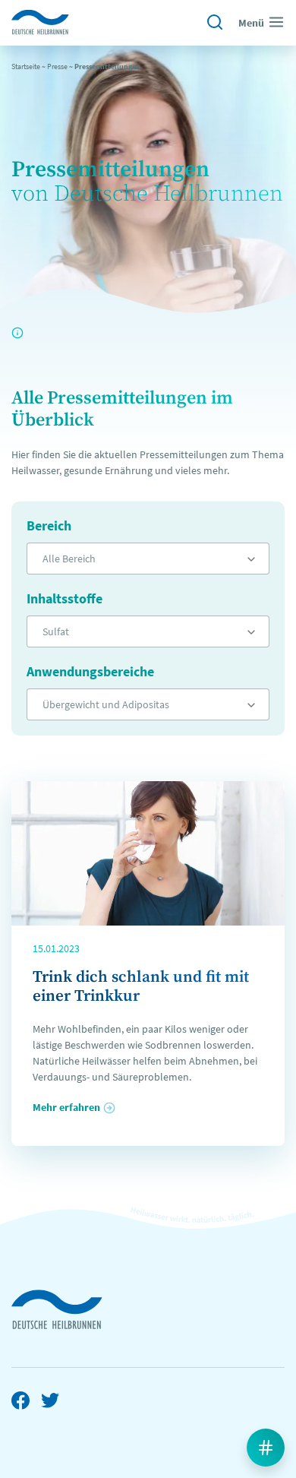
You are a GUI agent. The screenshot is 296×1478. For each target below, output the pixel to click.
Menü (251, 23)
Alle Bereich (69, 558)
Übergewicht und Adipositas (106, 704)
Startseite (25, 66)
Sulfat (56, 631)
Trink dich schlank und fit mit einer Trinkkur (141, 986)
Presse (57, 66)
